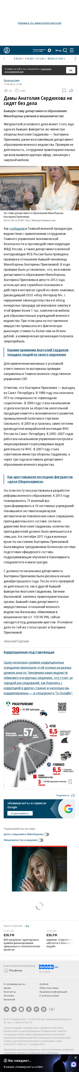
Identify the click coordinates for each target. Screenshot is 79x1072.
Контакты (10, 991)
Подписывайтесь (20, 813)
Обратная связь (49, 988)
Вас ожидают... (19, 1060)
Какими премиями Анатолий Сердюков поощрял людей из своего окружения (38, 352)
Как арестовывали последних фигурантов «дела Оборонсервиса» (40, 479)
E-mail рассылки (49, 995)
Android (44, 984)
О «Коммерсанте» (15, 984)
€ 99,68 (29, 58)
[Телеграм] (6, 1009)
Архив (7, 988)
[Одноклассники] (29, 1009)
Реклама (9, 995)
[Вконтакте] (14, 1009)
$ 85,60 (17, 58)
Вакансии (9, 999)
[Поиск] (65, 50)
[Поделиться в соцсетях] (71, 90)
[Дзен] (21, 1009)
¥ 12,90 (40, 58)
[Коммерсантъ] (7, 50)
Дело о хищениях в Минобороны (23, 834)
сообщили (17, 228)
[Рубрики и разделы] (71, 50)
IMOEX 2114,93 (55, 58)
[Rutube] (36, 1009)
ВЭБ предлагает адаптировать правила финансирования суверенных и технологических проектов (22, 944)
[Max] (43, 1009)
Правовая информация (53, 991)
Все (27, 925)
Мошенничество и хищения (20, 840)
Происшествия (11, 80)
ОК (71, 70)
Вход (58, 50)
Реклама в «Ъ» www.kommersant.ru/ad (39, 23)
